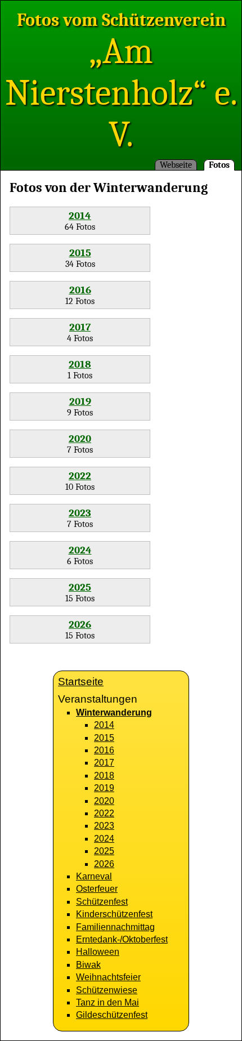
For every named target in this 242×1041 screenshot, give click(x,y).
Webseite (176, 165)
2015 (80, 253)
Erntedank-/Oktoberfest (122, 939)
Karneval (94, 876)
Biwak (88, 964)
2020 (80, 438)
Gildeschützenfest (111, 1015)
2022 (80, 476)
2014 (80, 215)
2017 (80, 327)
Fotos (219, 165)
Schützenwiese (106, 990)
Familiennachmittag (115, 927)
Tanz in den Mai (107, 1002)
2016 (80, 290)
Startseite (81, 681)
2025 (80, 587)
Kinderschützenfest (114, 914)
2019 (80, 401)
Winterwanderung (114, 712)
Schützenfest (102, 901)
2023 (80, 513)
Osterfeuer (97, 888)
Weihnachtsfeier (108, 977)
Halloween (97, 952)
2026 (80, 624)
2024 (80, 550)
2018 (80, 364)
